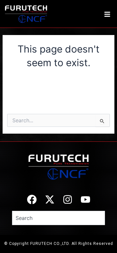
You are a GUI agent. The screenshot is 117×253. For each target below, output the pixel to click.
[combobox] (58, 218)
